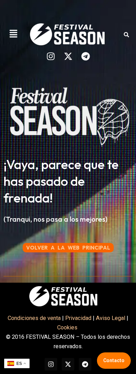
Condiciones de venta (34, 318)
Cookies (68, 327)
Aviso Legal (110, 318)
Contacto (113, 360)
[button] (13, 34)
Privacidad (78, 318)
